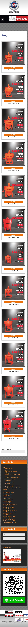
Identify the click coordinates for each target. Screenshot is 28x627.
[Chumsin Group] (14, 6)
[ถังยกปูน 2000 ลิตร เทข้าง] (13, 421)
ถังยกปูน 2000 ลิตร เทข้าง (13, 438)
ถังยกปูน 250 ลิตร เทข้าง (13, 304)
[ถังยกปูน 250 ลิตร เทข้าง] (13, 287)
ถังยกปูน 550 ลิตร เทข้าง (13, 338)
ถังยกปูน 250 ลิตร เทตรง (13, 103)
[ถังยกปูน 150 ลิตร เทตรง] (13, 53)
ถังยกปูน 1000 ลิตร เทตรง (13, 204)
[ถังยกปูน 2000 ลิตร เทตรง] (13, 220)
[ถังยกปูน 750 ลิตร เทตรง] (13, 153)
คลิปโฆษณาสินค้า (7, 547)
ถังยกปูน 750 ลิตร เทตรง (13, 170)
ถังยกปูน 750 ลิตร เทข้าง (13, 371)
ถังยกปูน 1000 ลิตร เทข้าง (13, 405)
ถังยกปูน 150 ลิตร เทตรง (13, 70)
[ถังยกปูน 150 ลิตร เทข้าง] (13, 254)
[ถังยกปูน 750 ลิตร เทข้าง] (13, 354)
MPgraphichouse (18, 622)
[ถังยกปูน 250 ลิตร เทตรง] (13, 86)
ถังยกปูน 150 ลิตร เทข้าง (13, 271)
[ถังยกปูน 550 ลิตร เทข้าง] (13, 321)
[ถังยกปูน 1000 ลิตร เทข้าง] (13, 388)
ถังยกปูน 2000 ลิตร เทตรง (13, 237)
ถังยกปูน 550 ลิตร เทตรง (13, 137)
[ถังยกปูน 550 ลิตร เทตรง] (13, 120)
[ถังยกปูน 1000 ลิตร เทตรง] (13, 187)
